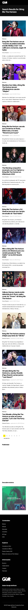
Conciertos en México (7, 548)
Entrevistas (4, 529)
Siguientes (6, 438)
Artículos (4, 526)
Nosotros (4, 563)
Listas (3, 536)
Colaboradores (5, 565)
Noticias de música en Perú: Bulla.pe (10, 554)
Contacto (4, 568)
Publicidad (4, 570)
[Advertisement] (14, 462)
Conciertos (4, 531)
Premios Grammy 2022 (7, 551)
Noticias (4, 39)
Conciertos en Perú (6, 546)
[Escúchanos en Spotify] (14, 498)
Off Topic (4, 534)
